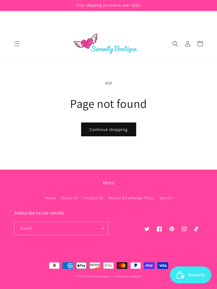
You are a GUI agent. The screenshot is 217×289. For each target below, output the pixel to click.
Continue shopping (109, 129)
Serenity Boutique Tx (100, 276)
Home (50, 197)
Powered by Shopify (128, 276)
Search (166, 197)
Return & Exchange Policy (131, 197)
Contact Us (93, 197)
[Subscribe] (102, 228)
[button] (17, 44)
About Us (69, 197)
